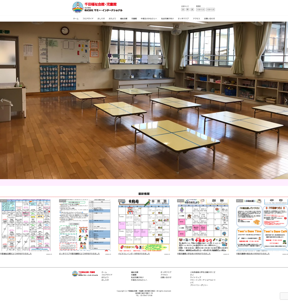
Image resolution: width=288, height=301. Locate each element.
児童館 (134, 18)
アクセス (196, 18)
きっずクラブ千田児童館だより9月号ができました (79, 253)
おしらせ (101, 18)
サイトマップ (195, 277)
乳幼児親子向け (167, 18)
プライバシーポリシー (199, 285)
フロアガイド (88, 18)
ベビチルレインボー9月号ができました (134, 253)
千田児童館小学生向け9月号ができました (194, 253)
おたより (112, 18)
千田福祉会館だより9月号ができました (16, 253)
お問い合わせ (209, 18)
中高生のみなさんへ (149, 18)
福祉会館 (123, 18)
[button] (2, 100)
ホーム (76, 18)
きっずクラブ (183, 18)
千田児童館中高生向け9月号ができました (253, 253)
